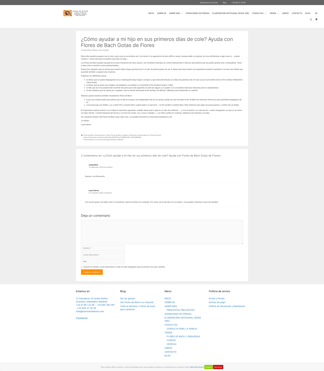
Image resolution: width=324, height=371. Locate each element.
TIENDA (272, 13)
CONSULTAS (258, 13)
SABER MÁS (174, 13)
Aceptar (208, 367)
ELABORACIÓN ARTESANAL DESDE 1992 (230, 13)
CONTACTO (297, 13)
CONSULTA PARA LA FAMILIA (182, 328)
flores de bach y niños (102, 135)
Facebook (82, 318)
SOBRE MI (161, 13)
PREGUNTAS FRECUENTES (181, 310)
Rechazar (218, 367)
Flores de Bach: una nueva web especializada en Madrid (103, 140)
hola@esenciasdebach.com (90, 311)
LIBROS (285, 13)
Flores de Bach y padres (119, 135)
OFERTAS (171, 344)
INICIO (151, 13)
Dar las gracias (127, 298)
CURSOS (171, 340)
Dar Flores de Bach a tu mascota (137, 302)
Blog (224, 3)
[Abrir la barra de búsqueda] (311, 19)
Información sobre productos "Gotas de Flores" (145, 135)
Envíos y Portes (217, 298)
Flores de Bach (89, 135)
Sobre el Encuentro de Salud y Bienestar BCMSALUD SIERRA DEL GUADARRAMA (112, 137)
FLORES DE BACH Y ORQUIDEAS (183, 336)
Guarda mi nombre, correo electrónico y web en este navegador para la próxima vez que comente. (124, 267)
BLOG (307, 13)
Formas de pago (217, 302)
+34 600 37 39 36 (238, 3)
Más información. (197, 367)
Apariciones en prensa (209, 3)
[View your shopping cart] (316, 19)
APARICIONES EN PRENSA (197, 13)
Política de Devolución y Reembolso (227, 306)
